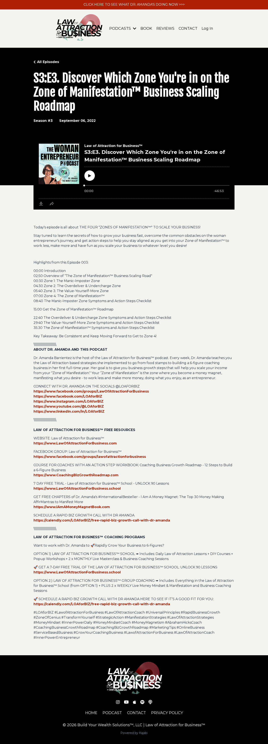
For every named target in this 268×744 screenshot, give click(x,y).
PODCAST (112, 713)
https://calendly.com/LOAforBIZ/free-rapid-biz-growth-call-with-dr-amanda (102, 520)
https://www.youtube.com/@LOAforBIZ (69, 406)
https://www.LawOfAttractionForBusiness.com (75, 443)
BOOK (146, 28)
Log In (207, 28)
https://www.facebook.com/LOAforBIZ (68, 396)
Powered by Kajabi (134, 733)
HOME (91, 713)
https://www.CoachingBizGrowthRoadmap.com (76, 475)
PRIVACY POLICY (167, 713)
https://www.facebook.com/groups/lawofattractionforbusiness (90, 457)
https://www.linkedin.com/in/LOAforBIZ (69, 411)
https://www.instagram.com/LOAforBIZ (68, 401)
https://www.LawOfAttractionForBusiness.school (77, 488)
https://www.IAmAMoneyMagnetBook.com (72, 507)
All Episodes (48, 62)
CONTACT (188, 28)
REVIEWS (165, 28)
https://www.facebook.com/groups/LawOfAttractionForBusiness (91, 391)
